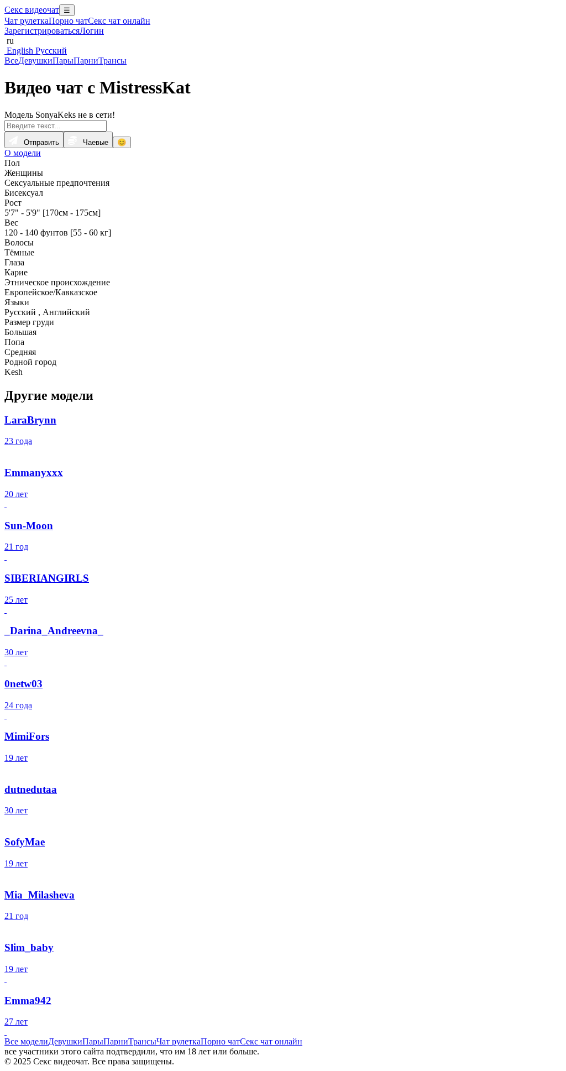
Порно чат (68, 20)
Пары (63, 60)
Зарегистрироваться (42, 30)
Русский (50, 50)
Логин (92, 30)
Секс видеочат (31, 9)
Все (11, 60)
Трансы (112, 60)
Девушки (35, 60)
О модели (22, 153)
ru (9, 40)
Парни (86, 60)
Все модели (26, 1041)
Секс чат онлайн (119, 20)
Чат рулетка (26, 20)
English (18, 50)
